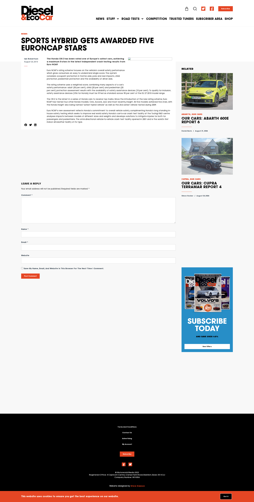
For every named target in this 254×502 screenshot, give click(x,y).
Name (25, 229)
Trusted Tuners (181, 18)
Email (24, 242)
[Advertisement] (98, 155)
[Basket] (187, 9)
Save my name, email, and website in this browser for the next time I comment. (64, 268)
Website (25, 255)
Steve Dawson (138, 486)
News (100, 18)
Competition (156, 18)
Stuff (111, 18)
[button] (25, 124)
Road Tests (130, 18)
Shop (229, 18)
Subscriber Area (209, 18)
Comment (26, 195)
